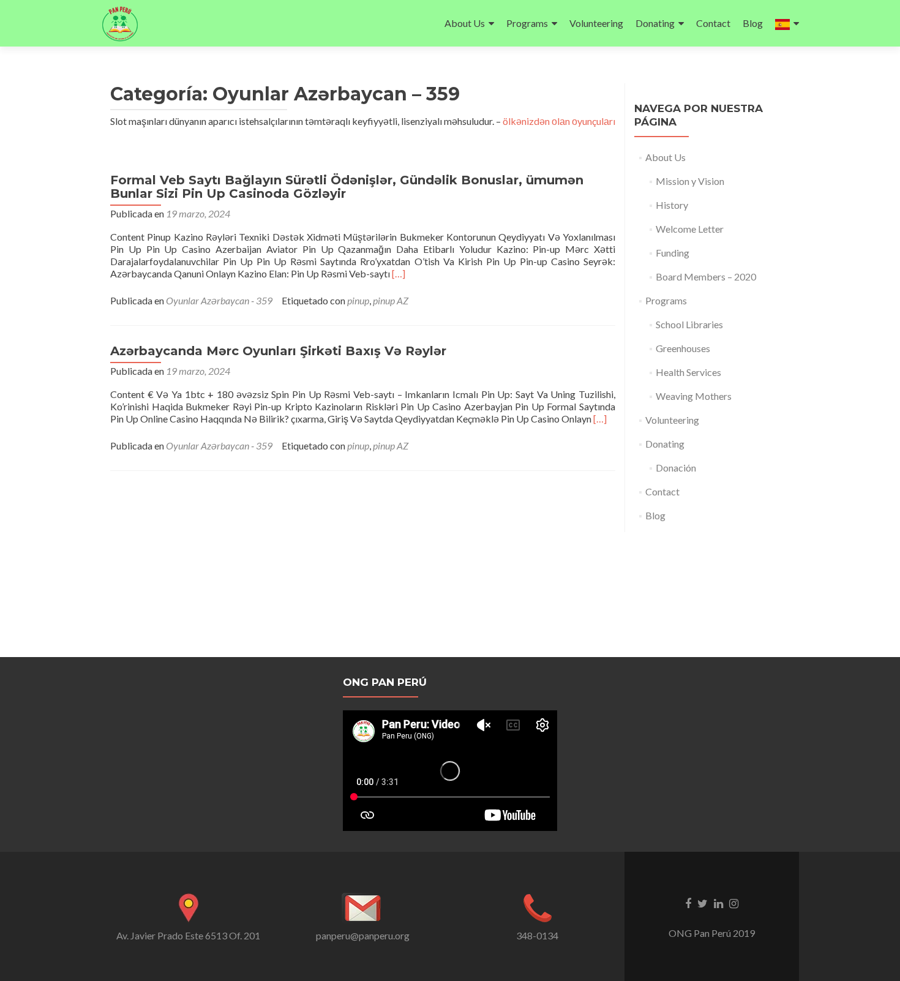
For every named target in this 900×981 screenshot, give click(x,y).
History (672, 205)
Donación (676, 467)
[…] (398, 273)
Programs (527, 23)
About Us (464, 23)
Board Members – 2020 (706, 276)
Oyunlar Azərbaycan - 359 (219, 300)
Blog (753, 23)
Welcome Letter (690, 229)
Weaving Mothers (694, 396)
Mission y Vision (690, 181)
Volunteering (596, 23)
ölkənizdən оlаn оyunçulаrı (559, 121)
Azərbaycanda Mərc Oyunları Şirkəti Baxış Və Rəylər (278, 351)
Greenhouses (683, 348)
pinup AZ (390, 300)
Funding (672, 252)
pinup (358, 300)
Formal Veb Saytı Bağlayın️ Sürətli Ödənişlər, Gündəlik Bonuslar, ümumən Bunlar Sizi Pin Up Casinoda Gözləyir (346, 187)
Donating (655, 23)
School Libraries (689, 324)
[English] (787, 23)
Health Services (688, 372)
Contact (713, 23)
